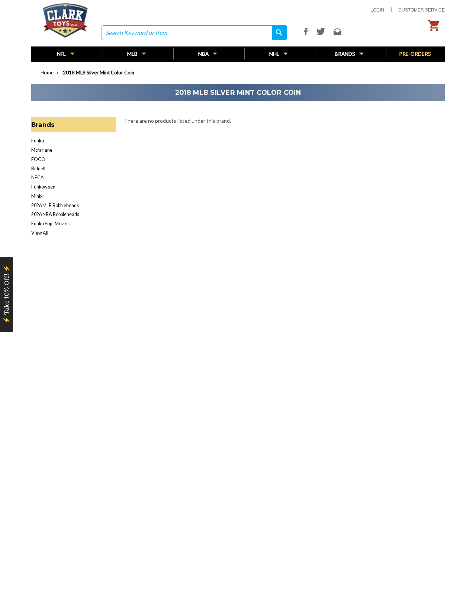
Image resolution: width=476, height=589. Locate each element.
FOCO (38, 159)
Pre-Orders (415, 54)
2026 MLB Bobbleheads (55, 205)
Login (377, 10)
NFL (62, 54)
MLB (133, 54)
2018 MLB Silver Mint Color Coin (98, 72)
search (276, 32)
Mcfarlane (41, 150)
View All (39, 233)
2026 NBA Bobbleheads (55, 214)
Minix (36, 196)
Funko (37, 141)
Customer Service (421, 10)
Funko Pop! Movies (50, 223)
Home (47, 72)
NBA (204, 54)
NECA (37, 177)
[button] (6, 294)
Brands (345, 54)
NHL (274, 54)
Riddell (38, 168)
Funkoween (43, 187)
